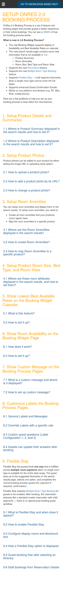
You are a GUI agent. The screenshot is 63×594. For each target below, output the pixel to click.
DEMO (46, 32)
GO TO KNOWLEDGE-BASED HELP (39, 4)
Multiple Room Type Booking (40, 491)
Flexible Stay (25, 77)
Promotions (33, 67)
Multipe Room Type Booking (41, 71)
